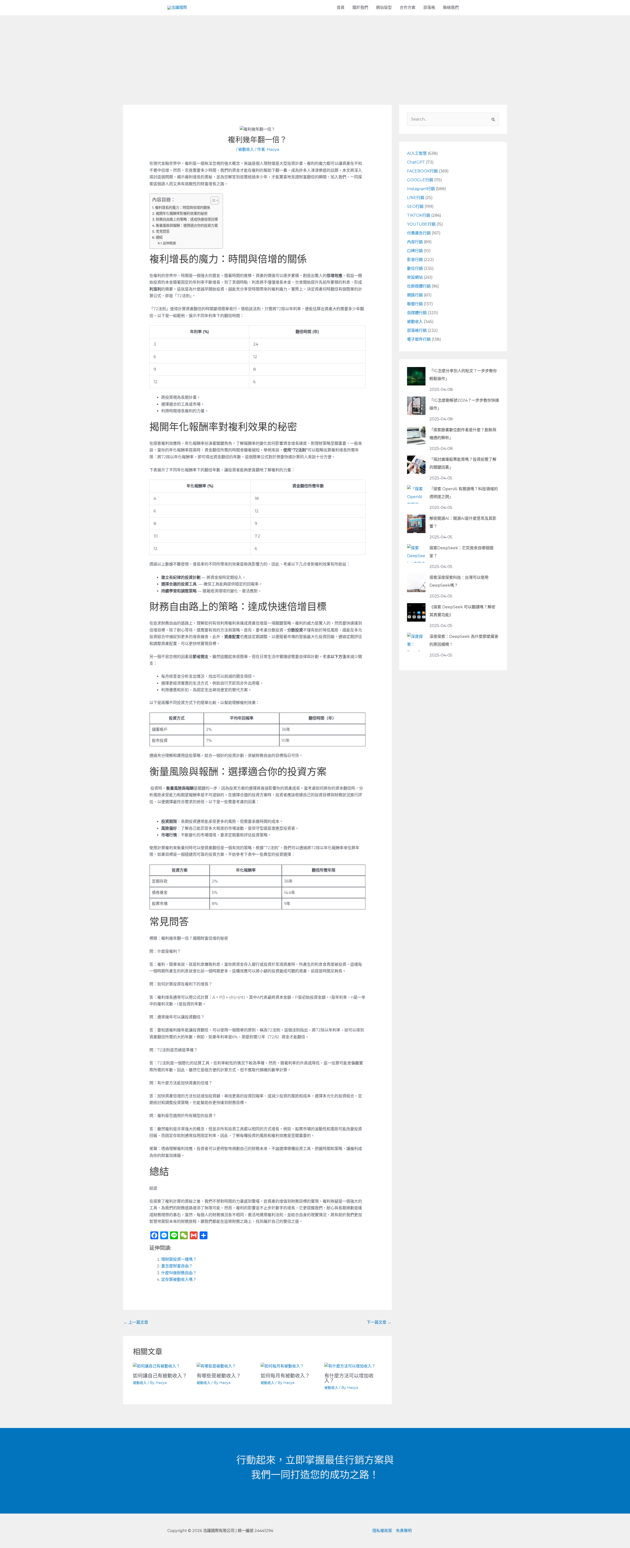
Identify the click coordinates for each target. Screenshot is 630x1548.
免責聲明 (404, 1530)
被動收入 (246, 149)
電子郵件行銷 (419, 339)
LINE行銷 (415, 197)
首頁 (341, 7)
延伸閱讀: (169, 243)
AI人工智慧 (417, 153)
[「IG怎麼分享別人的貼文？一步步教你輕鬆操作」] (416, 376)
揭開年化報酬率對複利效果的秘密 (181, 213)
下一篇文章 (379, 1322)
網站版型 (384, 7)
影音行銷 (415, 259)
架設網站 (415, 277)
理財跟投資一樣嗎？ (179, 1259)
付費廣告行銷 (419, 233)
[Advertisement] (315, 52)
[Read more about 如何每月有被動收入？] (282, 1366)
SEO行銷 (415, 206)
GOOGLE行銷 (420, 180)
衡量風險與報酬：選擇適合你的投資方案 (187, 225)
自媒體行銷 (417, 312)
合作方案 (407, 7)
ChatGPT (416, 162)
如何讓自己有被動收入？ (160, 1376)
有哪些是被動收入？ (219, 1376)
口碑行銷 (415, 250)
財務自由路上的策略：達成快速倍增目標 (187, 219)
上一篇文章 (136, 1322)
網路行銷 (415, 295)
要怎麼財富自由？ (177, 1266)
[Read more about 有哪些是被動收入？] (216, 1366)
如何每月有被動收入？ (285, 1376)
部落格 (429, 7)
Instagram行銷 (421, 188)
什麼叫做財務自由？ (179, 1273)
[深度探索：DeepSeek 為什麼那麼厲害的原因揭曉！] (416, 642)
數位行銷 (415, 268)
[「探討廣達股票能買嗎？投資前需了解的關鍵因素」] (416, 465)
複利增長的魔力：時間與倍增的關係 (182, 207)
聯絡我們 (451, 7)
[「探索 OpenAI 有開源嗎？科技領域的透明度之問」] (416, 494)
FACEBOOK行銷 (422, 171)
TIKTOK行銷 (418, 215)
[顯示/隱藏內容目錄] (212, 200)
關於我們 (360, 7)
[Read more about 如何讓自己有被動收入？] (156, 1366)
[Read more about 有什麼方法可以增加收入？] (350, 1366)
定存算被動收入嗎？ (179, 1279)
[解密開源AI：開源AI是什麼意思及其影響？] (416, 524)
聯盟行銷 (415, 304)
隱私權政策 (382, 1530)
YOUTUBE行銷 (421, 224)
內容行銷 (415, 242)
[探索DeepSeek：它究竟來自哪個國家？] (416, 553)
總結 (159, 237)
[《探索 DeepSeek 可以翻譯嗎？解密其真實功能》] (416, 612)
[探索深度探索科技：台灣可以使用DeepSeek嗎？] (416, 583)
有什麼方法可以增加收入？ (349, 1378)
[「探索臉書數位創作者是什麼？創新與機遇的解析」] (416, 435)
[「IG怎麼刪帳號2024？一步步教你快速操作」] (416, 406)
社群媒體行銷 (419, 286)
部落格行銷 (417, 330)
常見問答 (163, 231)
